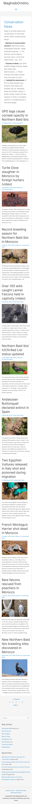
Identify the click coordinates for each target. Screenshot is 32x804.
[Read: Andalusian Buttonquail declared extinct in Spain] (14, 426)
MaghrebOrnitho (16, 3)
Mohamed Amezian (16, 792)
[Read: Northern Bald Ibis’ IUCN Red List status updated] (14, 367)
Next (16, 705)
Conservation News (17, 123)
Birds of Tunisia (6, 736)
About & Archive (10, 790)
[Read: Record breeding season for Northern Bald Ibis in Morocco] (14, 256)
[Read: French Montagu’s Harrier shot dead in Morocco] (14, 547)
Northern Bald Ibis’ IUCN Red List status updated (15, 350)
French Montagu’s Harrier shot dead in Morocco (15, 529)
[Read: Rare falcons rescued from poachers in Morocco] (14, 608)
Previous (16, 699)
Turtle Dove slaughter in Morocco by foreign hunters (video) (13, 176)
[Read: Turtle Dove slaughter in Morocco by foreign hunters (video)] (14, 199)
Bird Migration (5, 739)
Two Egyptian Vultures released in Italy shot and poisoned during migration (14, 468)
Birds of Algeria (6, 733)
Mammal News (6, 747)
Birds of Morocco (18, 187)
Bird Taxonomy (6, 742)
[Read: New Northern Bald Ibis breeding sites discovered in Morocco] (14, 667)
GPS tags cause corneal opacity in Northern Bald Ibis (15, 115)
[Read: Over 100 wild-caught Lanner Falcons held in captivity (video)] (14, 313)
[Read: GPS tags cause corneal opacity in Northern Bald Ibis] (14, 133)
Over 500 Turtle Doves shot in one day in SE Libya (16, 767)
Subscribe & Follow (21, 790)
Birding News (5, 728)
